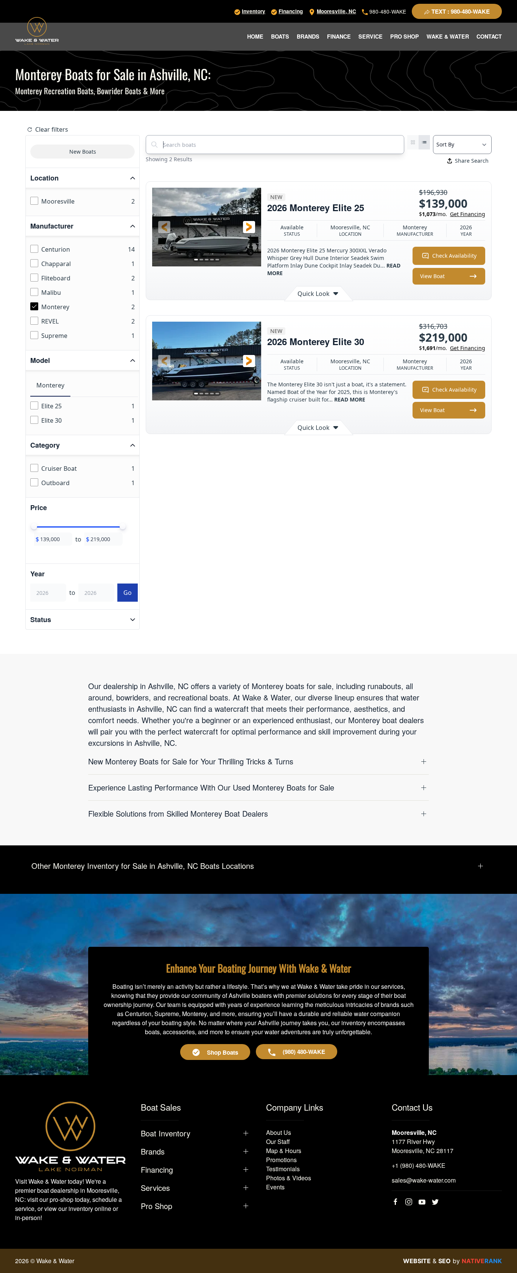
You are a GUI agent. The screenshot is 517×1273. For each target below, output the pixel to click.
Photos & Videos (288, 1177)
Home (255, 36)
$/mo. (452, 214)
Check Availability (454, 255)
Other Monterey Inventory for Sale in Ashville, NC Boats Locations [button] (142, 866)
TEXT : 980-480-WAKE (460, 11)
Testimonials (283, 1168)
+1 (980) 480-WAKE (418, 1165)
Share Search (472, 160)
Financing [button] (157, 1169)
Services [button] (155, 1188)
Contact (489, 36)
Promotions (281, 1159)
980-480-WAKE (387, 11)
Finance (339, 36)
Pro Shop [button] (404, 36)
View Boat (432, 276)
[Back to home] (37, 31)
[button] (164, 227)
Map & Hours (283, 1150)
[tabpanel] (84, 414)
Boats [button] (280, 36)
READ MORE (349, 399)
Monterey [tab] (50, 385)
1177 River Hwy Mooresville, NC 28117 (422, 1146)
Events (275, 1187)
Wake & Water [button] (448, 36)
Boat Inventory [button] (165, 1133)
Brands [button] (308, 36)
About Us (278, 1132)
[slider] (34, 526)
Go (127, 592)
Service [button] (370, 36)
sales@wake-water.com (424, 1180)
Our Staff (278, 1141)
